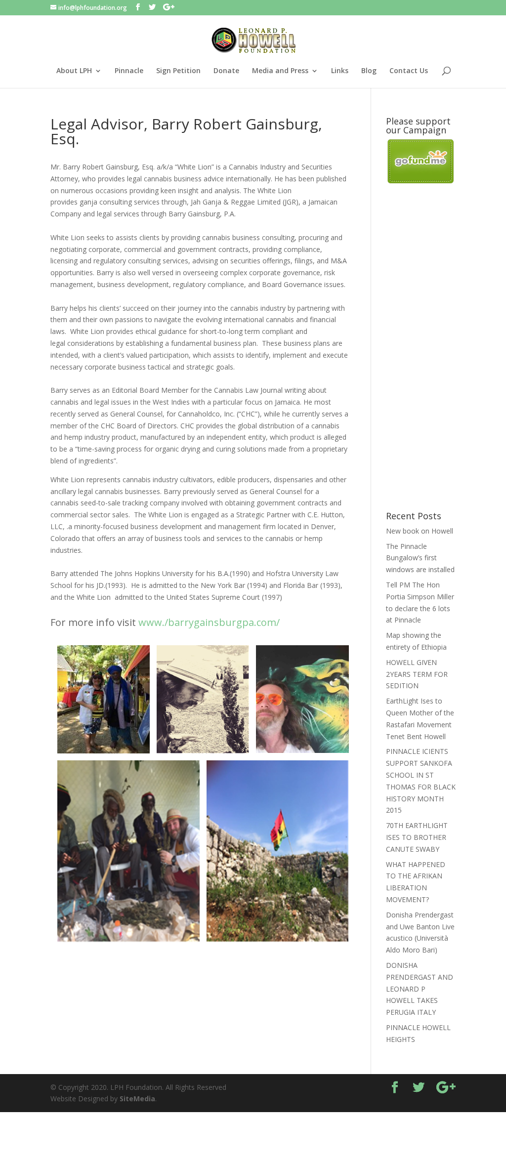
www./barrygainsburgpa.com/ (209, 622)
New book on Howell (419, 531)
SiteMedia (137, 1098)
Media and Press (280, 71)
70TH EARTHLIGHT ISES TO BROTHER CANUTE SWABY (417, 837)
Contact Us (408, 71)
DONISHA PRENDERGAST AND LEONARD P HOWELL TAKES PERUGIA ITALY (419, 988)
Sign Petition (178, 71)
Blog (369, 71)
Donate (226, 71)
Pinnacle (129, 71)
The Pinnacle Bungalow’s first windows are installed (420, 558)
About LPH (74, 71)
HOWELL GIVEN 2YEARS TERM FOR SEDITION (417, 674)
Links (339, 71)
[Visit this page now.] (421, 180)
